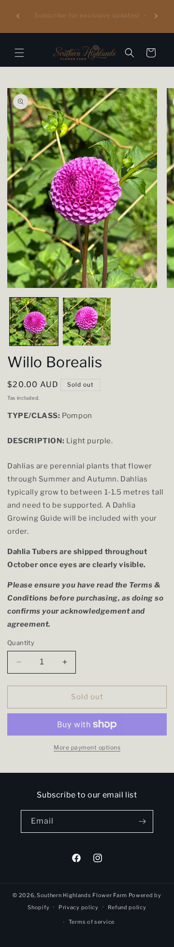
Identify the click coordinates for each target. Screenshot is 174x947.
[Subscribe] (142, 821)
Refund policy (127, 907)
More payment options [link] (87, 747)
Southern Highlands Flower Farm (82, 895)
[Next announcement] (156, 16)
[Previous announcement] (18, 16)
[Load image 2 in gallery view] (87, 322)
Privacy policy (78, 907)
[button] (19, 52)
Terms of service (92, 921)
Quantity (20, 642)
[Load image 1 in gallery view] (34, 322)
